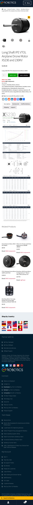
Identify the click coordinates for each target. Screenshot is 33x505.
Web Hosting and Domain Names (12, 474)
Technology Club (8, 399)
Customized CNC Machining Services (13, 428)
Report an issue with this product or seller (14, 96)
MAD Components (9, 81)
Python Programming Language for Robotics (15, 431)
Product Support (8, 410)
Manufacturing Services (10, 348)
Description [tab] (7, 104)
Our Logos (6, 480)
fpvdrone (21, 90)
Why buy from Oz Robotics (11, 407)
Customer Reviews (9, 483)
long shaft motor (17, 91)
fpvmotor (25, 90)
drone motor (21, 88)
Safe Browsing (7, 477)
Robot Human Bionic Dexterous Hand (13, 436)
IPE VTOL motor (9, 91)
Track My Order (8, 460)
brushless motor (27, 86)
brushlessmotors (6, 88)
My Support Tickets (9, 463)
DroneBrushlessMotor (7, 90)
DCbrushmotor (14, 88)
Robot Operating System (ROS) (12, 434)
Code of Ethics (7, 471)
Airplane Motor (18, 86)
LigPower (22, 280)
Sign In (5, 457)
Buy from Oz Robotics (12, 387)
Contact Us (7, 384)
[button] (29, 17)
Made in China (25, 91)
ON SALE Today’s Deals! (10, 396)
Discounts (6, 402)
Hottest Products (11, 9)
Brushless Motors (25, 9)
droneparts (15, 90)
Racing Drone (7, 420)
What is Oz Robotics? (9, 381)
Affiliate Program (8, 351)
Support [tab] (13, 107)
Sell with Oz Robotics (12, 393)
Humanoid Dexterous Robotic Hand (13, 439)
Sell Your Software (8, 345)
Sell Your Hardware (8, 342)
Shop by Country (8, 404)
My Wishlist (7, 466)
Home (5, 9)
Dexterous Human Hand (10, 442)
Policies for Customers (9, 468)
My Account (8, 502)
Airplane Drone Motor (9, 86)
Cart (21, 501)
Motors (18, 9)
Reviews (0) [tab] (15, 104)
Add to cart (13, 75)
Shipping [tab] (6, 107)
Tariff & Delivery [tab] (25, 104)
